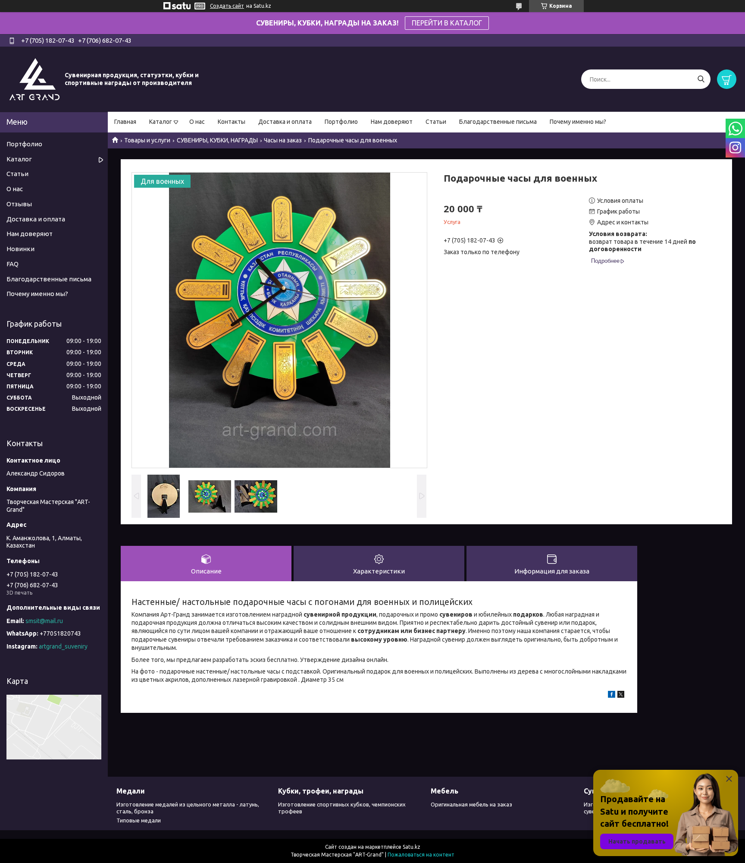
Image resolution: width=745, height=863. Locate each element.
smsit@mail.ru (44, 620)
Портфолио (341, 121)
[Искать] (701, 79)
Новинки (20, 248)
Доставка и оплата (285, 121)
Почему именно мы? (578, 121)
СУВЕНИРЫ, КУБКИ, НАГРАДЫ (217, 140)
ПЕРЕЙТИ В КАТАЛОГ (447, 23)
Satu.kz (411, 847)
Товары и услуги (147, 140)
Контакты (231, 121)
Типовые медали (138, 820)
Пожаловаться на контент (421, 854)
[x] (620, 695)
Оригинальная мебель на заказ (471, 804)
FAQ (12, 264)
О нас (197, 121)
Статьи (436, 121)
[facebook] (611, 695)
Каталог (160, 121)
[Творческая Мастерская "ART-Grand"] (34, 79)
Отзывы (19, 204)
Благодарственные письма (498, 121)
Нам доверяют (392, 121)
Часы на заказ (283, 140)
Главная (125, 121)
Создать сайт (227, 6)
